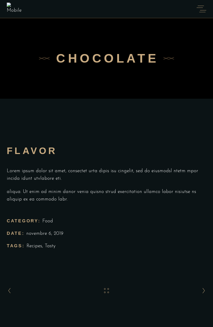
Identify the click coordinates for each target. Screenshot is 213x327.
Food (47, 221)
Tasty (50, 246)
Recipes (34, 246)
